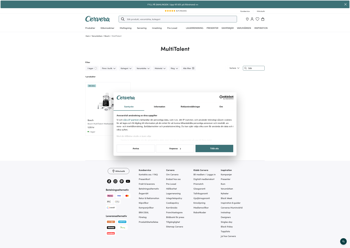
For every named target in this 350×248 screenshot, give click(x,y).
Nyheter (225, 193)
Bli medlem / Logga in (204, 174)
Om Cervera (172, 174)
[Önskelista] (257, 19)
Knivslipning (199, 202)
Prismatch (198, 183)
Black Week (226, 198)
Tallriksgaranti (200, 193)
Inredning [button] (157, 27)
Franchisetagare (174, 212)
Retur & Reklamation (149, 198)
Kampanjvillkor (146, 207)
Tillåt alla (214, 148)
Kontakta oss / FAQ (148, 174)
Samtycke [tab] (129, 106)
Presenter (225, 178)
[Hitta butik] (247, 19)
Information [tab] (159, 106)
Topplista (225, 231)
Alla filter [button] (187, 68)
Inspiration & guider (230, 202)
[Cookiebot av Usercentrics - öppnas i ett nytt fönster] (222, 97)
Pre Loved (172, 27)
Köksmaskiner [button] (107, 27)
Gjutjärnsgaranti (201, 198)
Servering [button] (142, 27)
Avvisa (136, 148)
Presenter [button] (212, 27)
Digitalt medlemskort (203, 178)
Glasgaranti (199, 188)
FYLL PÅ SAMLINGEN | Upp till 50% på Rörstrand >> (173, 4)
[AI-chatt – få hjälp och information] (343, 241)
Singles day (226, 221)
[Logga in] (252, 19)
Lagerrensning (194, 27)
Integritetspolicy (174, 198)
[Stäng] (345, 4)
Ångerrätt (143, 193)
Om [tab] (221, 106)
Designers (226, 217)
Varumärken (244, 27)
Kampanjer (228, 27)
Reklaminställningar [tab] (190, 106)
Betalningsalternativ (149, 188)
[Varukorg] (263, 19)
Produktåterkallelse (148, 221)
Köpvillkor (143, 202)
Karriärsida (171, 207)
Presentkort (144, 178)
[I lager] (96, 68)
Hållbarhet (171, 188)
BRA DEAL (144, 212)
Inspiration (261, 27)
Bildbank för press (175, 217)
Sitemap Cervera (174, 226)
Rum (223, 183)
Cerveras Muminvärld (232, 207)
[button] (123, 19)
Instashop (226, 212)
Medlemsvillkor (201, 207)
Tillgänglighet (173, 221)
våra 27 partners (131, 120)
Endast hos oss (173, 178)
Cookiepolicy (172, 202)
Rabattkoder (199, 212)
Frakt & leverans (147, 183)
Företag (143, 217)
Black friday (227, 226)
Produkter (90, 27)
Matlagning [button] (126, 27)
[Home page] (97, 20)
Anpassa (173, 148)
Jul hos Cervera (228, 235)
